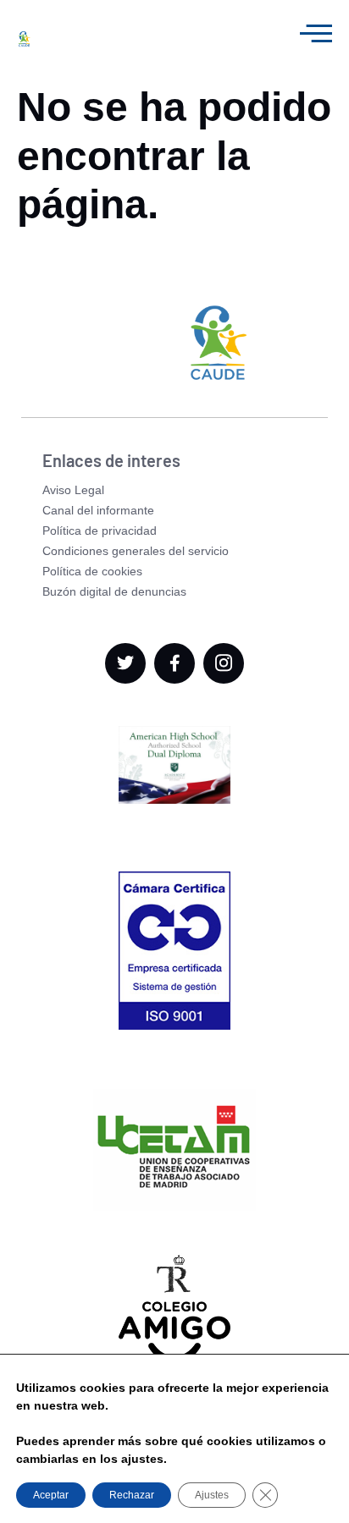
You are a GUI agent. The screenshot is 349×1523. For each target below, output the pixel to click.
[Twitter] (125, 663)
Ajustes (212, 1495)
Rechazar (131, 1495)
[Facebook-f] (174, 663)
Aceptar (51, 1495)
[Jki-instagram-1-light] (223, 663)
